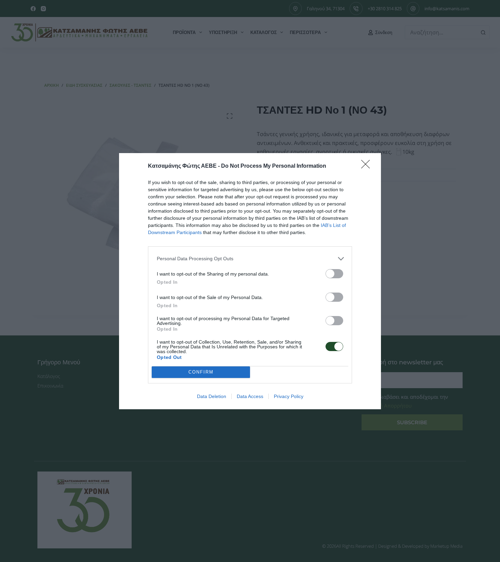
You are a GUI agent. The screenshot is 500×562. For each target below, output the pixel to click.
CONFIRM (201, 372)
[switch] (334, 273)
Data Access (250, 396)
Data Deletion (211, 396)
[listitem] (250, 258)
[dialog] (250, 281)
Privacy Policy (288, 396)
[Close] (367, 166)
